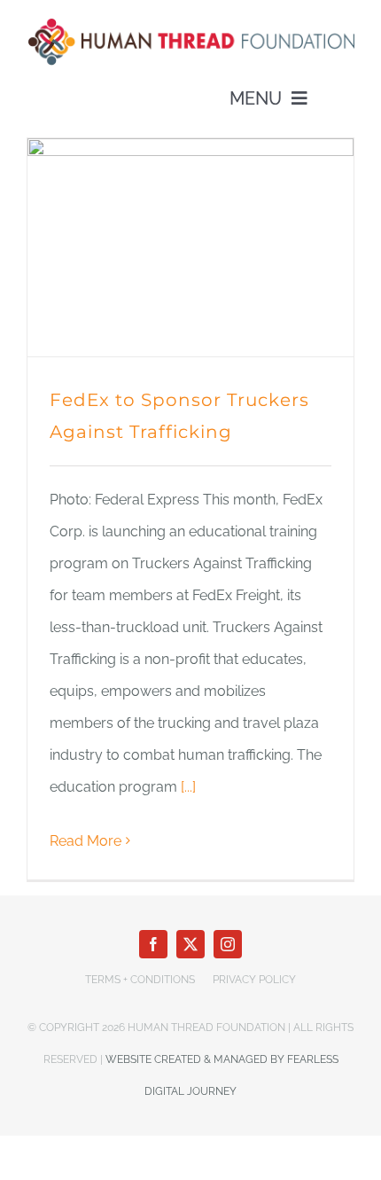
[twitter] (190, 944)
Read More (85, 840)
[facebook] (153, 944)
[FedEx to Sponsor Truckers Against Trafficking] (190, 247)
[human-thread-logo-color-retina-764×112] (190, 24)
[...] (188, 786)
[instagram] (228, 944)
